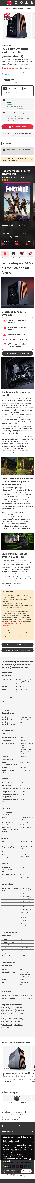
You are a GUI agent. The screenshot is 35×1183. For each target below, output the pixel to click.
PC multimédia (7, 1013)
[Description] (5, 253)
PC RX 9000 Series (21, 1016)
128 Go (22, 800)
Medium (17, 225)
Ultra (25, 225)
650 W (22, 951)
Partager (9, 143)
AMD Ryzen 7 (24, 756)
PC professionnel (20, 1013)
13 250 (4, 180)
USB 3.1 (24, 907)
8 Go (21, 852)
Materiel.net (6, 45)
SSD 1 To (22, 812)
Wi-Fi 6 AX (23, 874)
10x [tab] (15, 89)
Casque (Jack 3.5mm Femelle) (25, 889)
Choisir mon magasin (13, 116)
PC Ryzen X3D (7, 1019)
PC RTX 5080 (18, 1024)
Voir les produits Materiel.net (17, 645)
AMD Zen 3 (23, 740)
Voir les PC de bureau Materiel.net (17, 650)
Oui (21, 722)
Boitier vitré (23, 945)
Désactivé (16, 237)
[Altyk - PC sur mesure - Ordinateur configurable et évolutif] (11, 1175)
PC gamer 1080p (17, 1008)
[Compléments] (13, 253)
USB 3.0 (24, 893)
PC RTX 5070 (18, 1021)
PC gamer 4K (20, 1010)
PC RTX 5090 (6, 1027)
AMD (21, 737)
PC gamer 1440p (8, 1010)
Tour (21, 939)
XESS (22, 233)
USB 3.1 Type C (26, 910)
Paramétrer (9, 1171)
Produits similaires (23, 1042)
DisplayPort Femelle (25, 914)
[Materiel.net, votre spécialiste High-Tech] (9, 3)
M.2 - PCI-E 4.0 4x (25, 827)
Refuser (7, 1166)
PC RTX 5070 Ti (7, 1024)
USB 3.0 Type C (27, 901)
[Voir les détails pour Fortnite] (17, 201)
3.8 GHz (22, 759)
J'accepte (26, 1171)
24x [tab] (24, 89)
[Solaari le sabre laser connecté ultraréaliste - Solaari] (23, 1175)
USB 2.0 (24, 918)
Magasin (22, 2)
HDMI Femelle (26, 904)
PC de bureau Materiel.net (17, 1102)
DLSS (14, 233)
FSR (29, 233)
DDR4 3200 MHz (25, 789)
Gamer (22, 979)
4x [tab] (10, 89)
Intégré (24, 867)
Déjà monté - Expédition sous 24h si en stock (25, 974)
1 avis (16, 68)
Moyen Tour (24, 942)
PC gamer (6, 1008)
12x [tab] (19, 89)
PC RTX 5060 (18, 1019)
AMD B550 (23, 767)
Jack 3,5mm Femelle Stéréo (25, 925)
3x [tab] (5, 89)
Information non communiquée (25, 703)
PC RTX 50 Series (8, 1016)
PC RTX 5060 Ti (7, 1021)
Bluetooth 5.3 (24, 877)
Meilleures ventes (8, 1042)
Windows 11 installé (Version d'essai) (26, 718)
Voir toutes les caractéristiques (17, 353)
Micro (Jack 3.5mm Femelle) (25, 897)
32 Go (22, 783)
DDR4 (21, 786)
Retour (5, 9)
